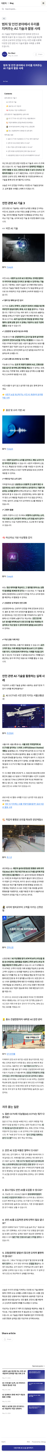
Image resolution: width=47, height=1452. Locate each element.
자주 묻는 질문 (8, 135)
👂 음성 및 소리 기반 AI (13, 106)
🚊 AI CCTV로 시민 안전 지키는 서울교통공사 (20, 118)
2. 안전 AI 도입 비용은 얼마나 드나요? (18, 143)
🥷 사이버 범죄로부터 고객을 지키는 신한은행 (20, 127)
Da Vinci (11, 53)
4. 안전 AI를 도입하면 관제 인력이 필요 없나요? (20, 151)
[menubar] (38, 54)
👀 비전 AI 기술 (11, 102)
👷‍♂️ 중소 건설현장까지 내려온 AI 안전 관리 (19, 131)
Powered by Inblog (39, 1442)
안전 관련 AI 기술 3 (10, 98)
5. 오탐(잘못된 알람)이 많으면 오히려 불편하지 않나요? (23, 155)
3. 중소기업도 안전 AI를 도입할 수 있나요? (19, 147)
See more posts (37, 1366)
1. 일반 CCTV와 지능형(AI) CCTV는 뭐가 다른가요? (22, 139)
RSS (28, 1442)
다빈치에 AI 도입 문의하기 (23, 1448)
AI (4, 19)
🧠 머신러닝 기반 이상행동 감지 (16, 110)
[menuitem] (39, 54)
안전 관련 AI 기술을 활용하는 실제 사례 (16, 114)
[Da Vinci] (4, 54)
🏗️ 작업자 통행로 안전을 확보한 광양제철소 (19, 123)
